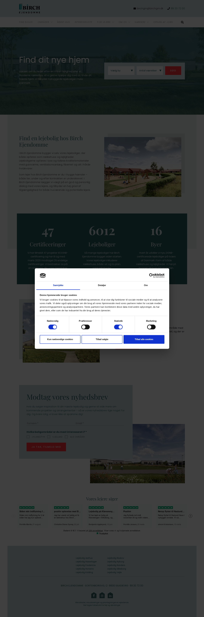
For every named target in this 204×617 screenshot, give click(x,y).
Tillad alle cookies (144, 339)
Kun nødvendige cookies (60, 339)
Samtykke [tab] (58, 285)
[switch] (85, 327)
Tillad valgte (102, 339)
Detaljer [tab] (102, 285)
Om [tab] (146, 285)
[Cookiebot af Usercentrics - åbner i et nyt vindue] (151, 275)
